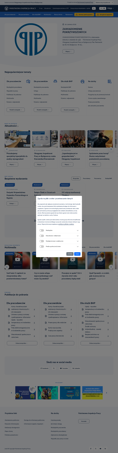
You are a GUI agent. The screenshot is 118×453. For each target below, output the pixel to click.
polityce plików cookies (66, 224)
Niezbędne (49, 230)
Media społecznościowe (53, 246)
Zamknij (70, 254)
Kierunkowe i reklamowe (53, 236)
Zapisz (77, 254)
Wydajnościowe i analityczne (54, 241)
